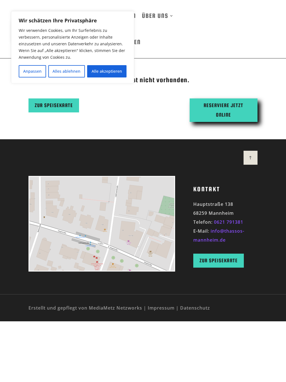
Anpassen (32, 71)
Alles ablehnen (66, 71)
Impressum (161, 308)
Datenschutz (195, 308)
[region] (72, 47)
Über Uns (155, 15)
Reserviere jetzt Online (223, 110)
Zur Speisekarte (54, 105)
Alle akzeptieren (107, 71)
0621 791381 (228, 222)
